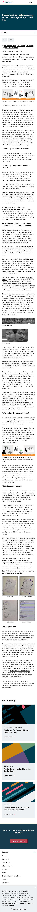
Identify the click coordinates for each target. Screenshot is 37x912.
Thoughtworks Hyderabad (11, 209)
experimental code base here (20, 670)
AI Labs (4, 869)
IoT (4, 39)
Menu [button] (31, 2)
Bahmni (23, 80)
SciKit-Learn (21, 569)
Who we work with (8, 866)
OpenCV (29, 259)
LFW (3, 300)
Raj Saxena (21, 45)
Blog (11, 39)
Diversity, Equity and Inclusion (11, 876)
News (4, 873)
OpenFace (5, 392)
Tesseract (13, 540)
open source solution (26, 394)
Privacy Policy (9, 905)
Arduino (11, 422)
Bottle (8, 288)
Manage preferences (18, 909)
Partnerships (6, 862)
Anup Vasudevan (10, 45)
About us (5, 856)
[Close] (35, 887)
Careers (4, 879)
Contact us (5, 883)
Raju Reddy (29, 45)
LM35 (19, 432)
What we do (6, 859)
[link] (18, 841)
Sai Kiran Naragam (11, 48)
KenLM (18, 573)
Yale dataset (9, 302)
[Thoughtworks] (8, 2)
